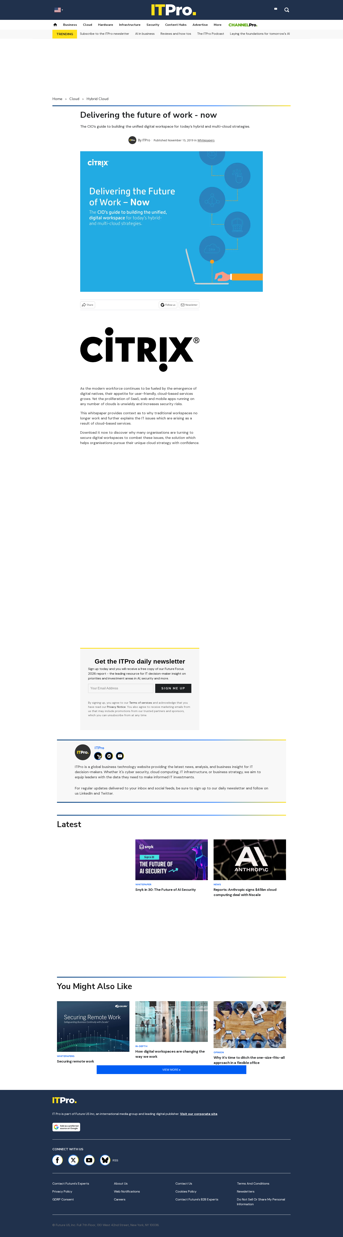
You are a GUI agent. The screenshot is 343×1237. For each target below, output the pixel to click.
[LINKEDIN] (110, 755)
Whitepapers (206, 140)
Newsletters (245, 1191)
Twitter (107, 793)
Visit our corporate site (198, 1114)
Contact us (183, 1183)
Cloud (87, 25)
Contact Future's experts (70, 1183)
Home (57, 98)
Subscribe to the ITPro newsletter (104, 34)
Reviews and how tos (176, 34)
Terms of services (141, 702)
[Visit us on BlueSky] (103, 1160)
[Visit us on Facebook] (57, 1160)
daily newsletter (231, 788)
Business (70, 25)
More (218, 25)
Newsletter (191, 304)
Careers (119, 1199)
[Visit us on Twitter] (73, 1160)
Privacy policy (62, 1191)
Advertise (200, 25)
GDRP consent (63, 1199)
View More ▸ (171, 1069)
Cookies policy (186, 1191)
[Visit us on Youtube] (89, 1160)
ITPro (146, 140)
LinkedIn (86, 793)
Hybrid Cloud (98, 98)
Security (152, 25)
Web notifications (127, 1191)
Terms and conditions (253, 1183)
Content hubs (176, 25)
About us (121, 1183)
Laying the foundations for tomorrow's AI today (265, 34)
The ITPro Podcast (210, 34)
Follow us (170, 304)
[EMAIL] (121, 755)
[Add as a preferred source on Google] (66, 1127)
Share (90, 304)
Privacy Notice (116, 707)
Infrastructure (130, 25)
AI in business (145, 34)
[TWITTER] (99, 755)
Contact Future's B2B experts (196, 1199)
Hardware (105, 25)
